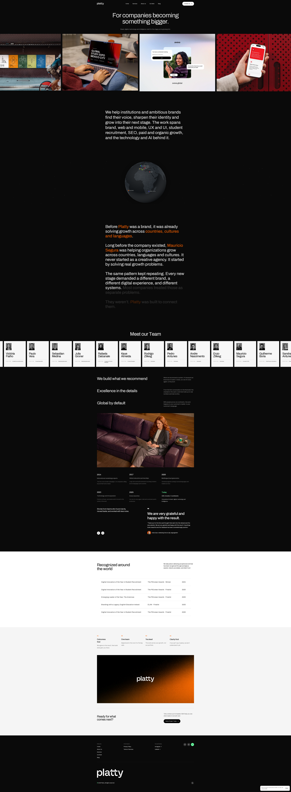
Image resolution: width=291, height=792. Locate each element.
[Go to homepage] (100, 3)
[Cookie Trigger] (192, 783)
